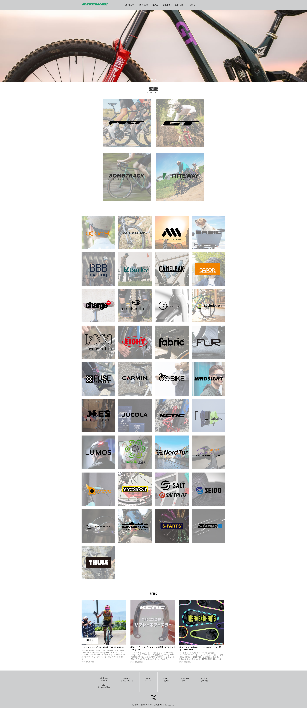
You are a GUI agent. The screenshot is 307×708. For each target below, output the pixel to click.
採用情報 (204, 679)
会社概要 (104, 679)
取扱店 (166, 679)
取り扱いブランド (127, 679)
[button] (149, 79)
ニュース (148, 679)
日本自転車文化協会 (104, 686)
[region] (153, 46)
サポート (185, 679)
